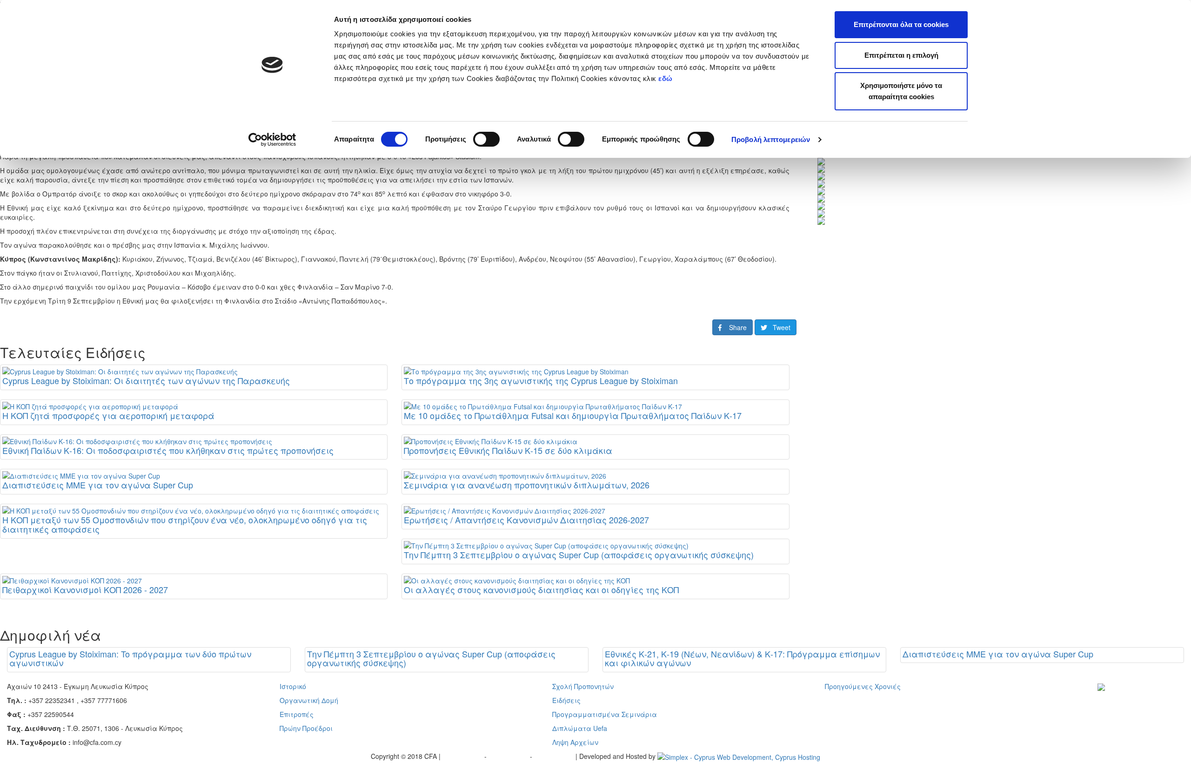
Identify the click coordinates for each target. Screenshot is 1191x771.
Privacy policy (463, 756)
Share (734, 327)
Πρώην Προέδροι (306, 728)
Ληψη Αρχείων (575, 742)
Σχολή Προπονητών (583, 686)
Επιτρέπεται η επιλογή (901, 55)
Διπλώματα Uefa (579, 728)
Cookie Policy (554, 756)
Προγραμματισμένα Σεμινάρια (604, 714)
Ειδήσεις (566, 700)
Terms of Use (509, 756)
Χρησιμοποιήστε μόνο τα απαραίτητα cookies (901, 91)
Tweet (778, 327)
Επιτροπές (297, 714)
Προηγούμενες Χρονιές (863, 686)
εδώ (666, 78)
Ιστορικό (293, 686)
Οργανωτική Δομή (309, 700)
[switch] (486, 139)
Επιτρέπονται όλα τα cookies (901, 24)
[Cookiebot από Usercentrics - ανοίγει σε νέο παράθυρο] (272, 140)
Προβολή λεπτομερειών (770, 139)
